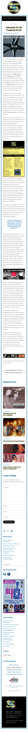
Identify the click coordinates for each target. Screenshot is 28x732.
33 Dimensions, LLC (13, 715)
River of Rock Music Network (17, 685)
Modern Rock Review (14, 669)
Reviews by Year (9, 713)
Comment (7, 487)
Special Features (17, 713)
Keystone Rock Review (14, 674)
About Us (12, 711)
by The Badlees (9, 414)
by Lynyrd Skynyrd (13, 441)
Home (7, 711)
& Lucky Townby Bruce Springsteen (11, 468)
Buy (10, 33)
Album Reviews (6, 411)
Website (6, 516)
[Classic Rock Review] (11, 708)
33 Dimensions (16, 690)
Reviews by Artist (18, 711)
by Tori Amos (14, 370)
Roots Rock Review (14, 672)
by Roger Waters (13, 372)
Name (5, 506)
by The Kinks (9, 644)
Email (6, 511)
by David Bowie (8, 555)
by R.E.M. (14, 28)
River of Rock (14, 665)
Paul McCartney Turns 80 (9, 545)
